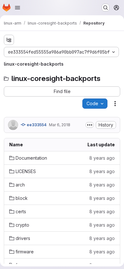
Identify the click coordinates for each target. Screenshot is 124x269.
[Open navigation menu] (17, 8)
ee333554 (36, 124)
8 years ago (102, 158)
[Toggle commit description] (90, 125)
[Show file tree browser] (9, 40)
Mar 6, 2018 (59, 124)
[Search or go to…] (105, 7)
